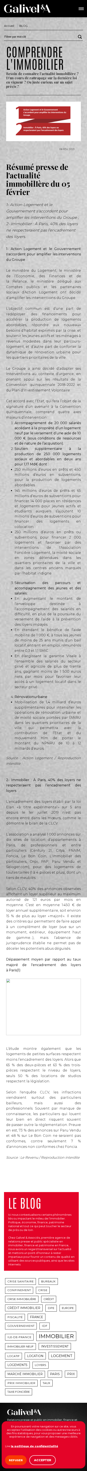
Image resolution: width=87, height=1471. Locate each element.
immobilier (56, 1336)
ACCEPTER (42, 1460)
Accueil (9, 25)
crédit (49, 1299)
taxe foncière (18, 1391)
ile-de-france (19, 1337)
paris (55, 1374)
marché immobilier (25, 1374)
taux (46, 1383)
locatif (13, 1356)
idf (44, 1325)
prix (71, 1374)
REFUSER (16, 1460)
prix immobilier (21, 1383)
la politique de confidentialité (34, 1446)
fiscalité (15, 1317)
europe (68, 1308)
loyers (40, 1365)
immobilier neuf (20, 1346)
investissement (55, 1346)
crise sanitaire (20, 1281)
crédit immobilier (23, 1308)
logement (61, 1355)
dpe (51, 1308)
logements (17, 1365)
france (36, 1317)
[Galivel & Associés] (27, 8)
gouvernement (20, 1325)
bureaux (48, 1281)
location (35, 1356)
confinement (19, 1290)
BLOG (23, 25)
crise (42, 1290)
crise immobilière (21, 1299)
